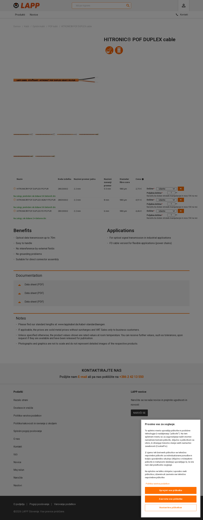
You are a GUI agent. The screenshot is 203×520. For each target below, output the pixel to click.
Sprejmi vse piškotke (170, 490)
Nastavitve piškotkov (170, 507)
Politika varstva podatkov (158, 483)
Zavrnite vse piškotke (171, 499)
